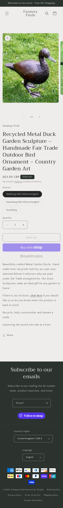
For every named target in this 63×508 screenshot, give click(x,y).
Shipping (18, 182)
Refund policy (53, 490)
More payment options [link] (31, 256)
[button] (7, 13)
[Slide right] (39, 117)
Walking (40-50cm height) (24, 195)
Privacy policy (15, 495)
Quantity (7, 218)
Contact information (33, 500)
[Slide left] (24, 117)
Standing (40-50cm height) (24, 203)
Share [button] (10, 335)
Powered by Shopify (34, 490)
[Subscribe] (47, 403)
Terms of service (32, 495)
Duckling (13, 210)
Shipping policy (51, 495)
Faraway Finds (17, 490)
